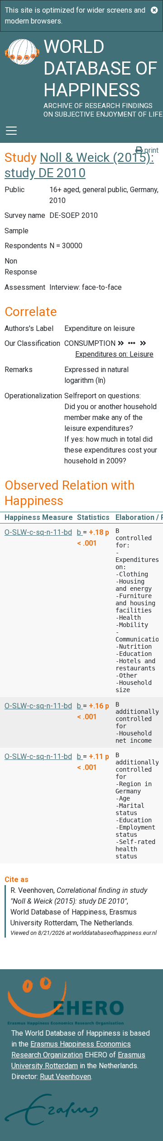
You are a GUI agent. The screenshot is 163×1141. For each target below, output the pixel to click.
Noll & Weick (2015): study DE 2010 (79, 165)
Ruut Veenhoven (65, 1076)
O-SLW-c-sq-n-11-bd (38, 532)
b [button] (80, 532)
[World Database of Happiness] (21, 75)
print (150, 150)
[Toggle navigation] (11, 130)
